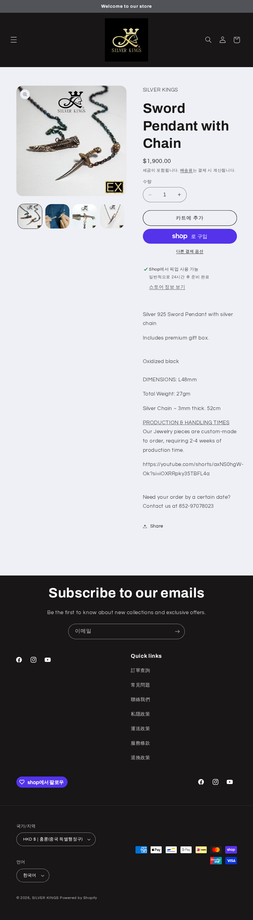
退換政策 (140, 757)
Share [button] (156, 526)
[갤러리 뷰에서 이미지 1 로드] (30, 216)
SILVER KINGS (46, 898)
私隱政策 (140, 714)
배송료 (186, 171)
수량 (147, 182)
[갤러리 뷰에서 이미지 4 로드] (112, 216)
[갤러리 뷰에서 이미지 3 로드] (85, 216)
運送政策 (140, 728)
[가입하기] (177, 631)
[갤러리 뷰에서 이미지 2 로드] (57, 216)
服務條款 (140, 743)
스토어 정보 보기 (167, 287)
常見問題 (140, 685)
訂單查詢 (140, 670)
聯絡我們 (140, 699)
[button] (13, 40)
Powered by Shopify (78, 898)
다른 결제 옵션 (189, 252)
